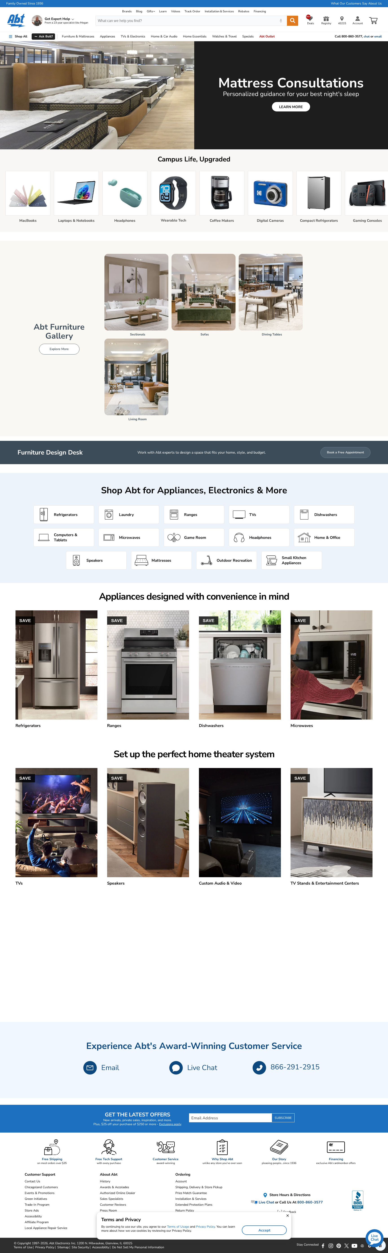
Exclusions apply (170, 1124)
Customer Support (40, 1174)
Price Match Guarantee (191, 1193)
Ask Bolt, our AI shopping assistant (68, 47)
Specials (248, 36)
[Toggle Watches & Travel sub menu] (239, 36)
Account (181, 1181)
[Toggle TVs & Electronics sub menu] (147, 36)
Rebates (243, 11)
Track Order (192, 11)
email (378, 37)
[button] (176, 1068)
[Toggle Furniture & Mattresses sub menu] (96, 36)
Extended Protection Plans (193, 1205)
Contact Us (32, 1181)
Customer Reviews (113, 1205)
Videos (175, 11)
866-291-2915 (295, 1067)
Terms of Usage (178, 1227)
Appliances (107, 36)
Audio (164, 36)
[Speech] (281, 21)
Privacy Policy (205, 1227)
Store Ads (32, 1210)
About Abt (108, 1174)
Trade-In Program (37, 1205)
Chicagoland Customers (41, 1187)
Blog (139, 11)
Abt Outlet (267, 36)
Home (195, 36)
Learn (163, 11)
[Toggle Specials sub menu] (256, 36)
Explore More (59, 349)
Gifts (150, 11)
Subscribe (283, 1118)
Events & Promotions (40, 1193)
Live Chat (202, 1067)
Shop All (21, 36)
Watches (224, 36)
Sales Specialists (111, 1199)
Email (110, 1067)
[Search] (292, 21)
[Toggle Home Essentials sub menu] (208, 36)
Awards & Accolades (114, 1187)
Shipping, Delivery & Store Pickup (198, 1187)
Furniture (78, 36)
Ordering (182, 1174)
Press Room (108, 1210)
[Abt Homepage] (16, 20)
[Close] (106, 44)
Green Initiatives (36, 1199)
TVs (133, 36)
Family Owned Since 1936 (24, 4)
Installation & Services (219, 11)
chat (367, 37)
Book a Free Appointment (345, 452)
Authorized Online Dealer (117, 1193)
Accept (264, 1230)
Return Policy (184, 1210)
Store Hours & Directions (290, 1194)
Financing (260, 11)
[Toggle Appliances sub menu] (117, 36)
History (105, 1181)
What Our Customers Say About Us (356, 4)
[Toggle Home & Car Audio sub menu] (179, 36)
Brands (127, 11)
